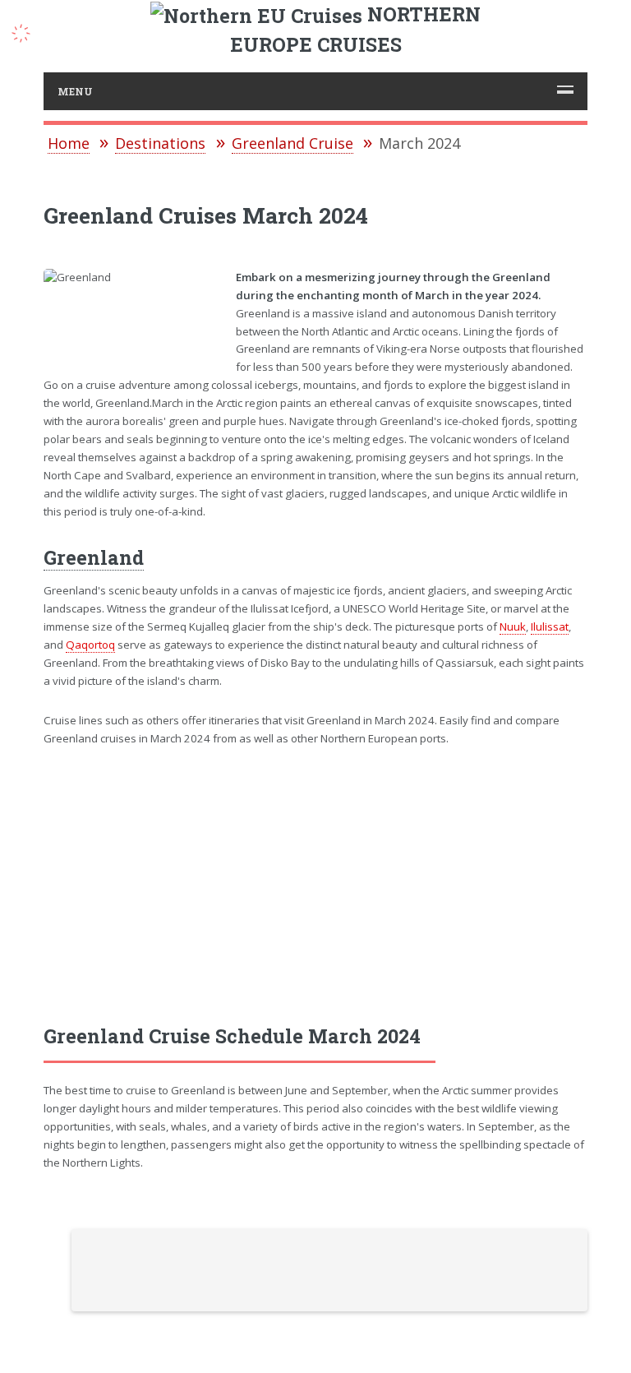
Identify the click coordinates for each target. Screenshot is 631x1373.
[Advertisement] (315, 885)
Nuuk (513, 626)
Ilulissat (550, 626)
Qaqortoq (90, 644)
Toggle (29, 31)
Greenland (94, 557)
